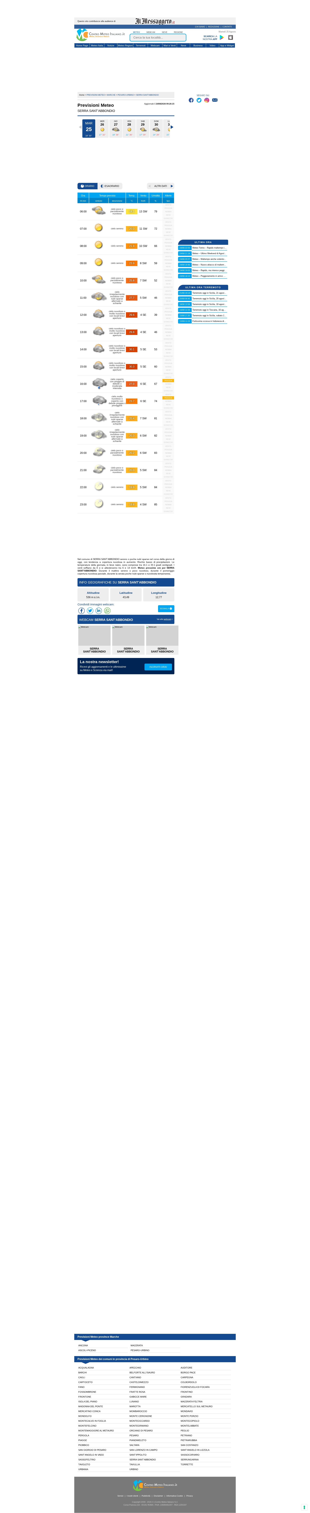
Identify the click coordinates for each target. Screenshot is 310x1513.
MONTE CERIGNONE (140, 1416)
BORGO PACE (188, 1372)
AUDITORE (186, 1367)
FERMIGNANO (137, 1387)
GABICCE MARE (138, 1396)
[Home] (100, 40)
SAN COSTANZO (189, 1445)
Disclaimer (158, 1496)
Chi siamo (200, 27)
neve (164, 32)
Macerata (137, 1345)
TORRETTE (187, 1464)
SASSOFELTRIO (86, 1459)
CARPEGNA (187, 1377)
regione (178, 32)
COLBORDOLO (189, 1382)
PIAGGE (82, 1440)
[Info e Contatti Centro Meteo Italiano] (215, 100)
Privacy (189, 1496)
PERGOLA (83, 1435)
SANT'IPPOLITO (137, 1454)
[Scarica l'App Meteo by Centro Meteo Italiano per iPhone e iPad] (230, 37)
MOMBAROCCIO (138, 1411)
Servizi (120, 1496)
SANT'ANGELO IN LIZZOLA (195, 1450)
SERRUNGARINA (190, 1459)
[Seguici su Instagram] (207, 100)
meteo (136, 32)
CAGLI (81, 1377)
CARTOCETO (85, 1382)
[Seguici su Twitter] (199, 100)
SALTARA (134, 1445)
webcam (150, 32)
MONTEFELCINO (87, 1425)
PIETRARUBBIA (189, 1440)
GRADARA (186, 1396)
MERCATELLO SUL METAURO (196, 1406)
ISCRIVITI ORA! (158, 667)
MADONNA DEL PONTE (90, 1406)
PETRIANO (186, 1435)
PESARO (134, 1435)
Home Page (82, 45)
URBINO (133, 1469)
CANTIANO (135, 1377)
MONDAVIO (187, 1411)
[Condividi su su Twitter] (90, 610)
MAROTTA (134, 1406)
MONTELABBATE (190, 1425)
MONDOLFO (85, 1416)
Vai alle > (165, 619)
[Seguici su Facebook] (191, 100)
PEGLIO (185, 1430)
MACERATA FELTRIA (191, 1401)
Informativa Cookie (174, 1496)
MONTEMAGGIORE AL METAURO (96, 1430)
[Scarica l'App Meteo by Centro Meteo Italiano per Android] (221, 37)
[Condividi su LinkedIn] (98, 610)
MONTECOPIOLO (190, 1421)
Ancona (83, 1345)
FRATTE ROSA (137, 1392)
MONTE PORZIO (189, 1416)
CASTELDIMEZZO (139, 1382)
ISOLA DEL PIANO (87, 1401)
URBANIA (83, 1469)
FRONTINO (187, 1392)
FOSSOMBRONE (87, 1392)
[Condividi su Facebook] (81, 610)
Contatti (227, 27)
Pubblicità (146, 1496)
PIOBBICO (83, 1445)
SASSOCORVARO (190, 1454)
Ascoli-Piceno (87, 1350)
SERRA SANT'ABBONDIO (142, 1459)
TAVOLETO (84, 1464)
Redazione (213, 27)
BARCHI (82, 1372)
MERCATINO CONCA (89, 1411)
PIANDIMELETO (137, 1440)
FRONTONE (84, 1396)
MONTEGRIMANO (139, 1425)
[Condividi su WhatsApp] (107, 610)
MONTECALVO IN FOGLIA (92, 1421)
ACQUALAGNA (86, 1367)
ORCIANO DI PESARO (141, 1430)
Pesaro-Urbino (140, 1350)
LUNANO (134, 1401)
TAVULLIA (134, 1464)
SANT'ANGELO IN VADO (91, 1454)
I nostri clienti (132, 1496)
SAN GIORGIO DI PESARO (92, 1450)
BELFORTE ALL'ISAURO (142, 1372)
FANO (81, 1387)
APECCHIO (135, 1367)
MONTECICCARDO (139, 1421)
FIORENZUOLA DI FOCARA (195, 1387)
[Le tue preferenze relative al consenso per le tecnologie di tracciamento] (304, 1507)
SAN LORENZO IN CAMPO (143, 1450)
